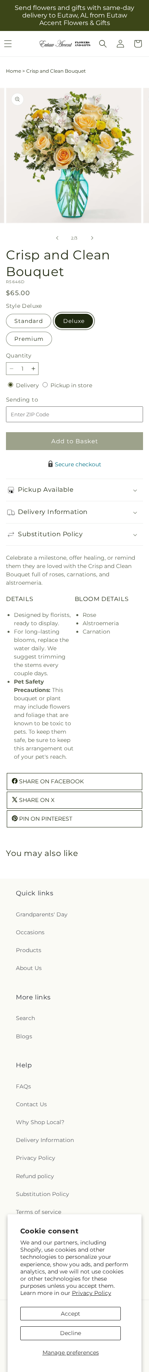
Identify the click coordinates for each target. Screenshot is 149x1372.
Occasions (30, 932)
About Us (29, 968)
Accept (70, 1313)
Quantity (18, 355)
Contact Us (31, 1104)
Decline (70, 1333)
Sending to (34, 400)
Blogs (24, 1036)
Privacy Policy (91, 1293)
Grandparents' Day (42, 914)
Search (25, 1018)
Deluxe (74, 321)
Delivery (28, 385)
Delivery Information (45, 1140)
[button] (103, 43)
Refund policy (35, 1176)
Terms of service (38, 1211)
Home (13, 71)
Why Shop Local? (40, 1122)
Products (28, 950)
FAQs (23, 1086)
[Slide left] (57, 238)
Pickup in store (71, 385)
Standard (28, 321)
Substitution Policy (42, 1194)
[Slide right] (92, 238)
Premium (29, 338)
